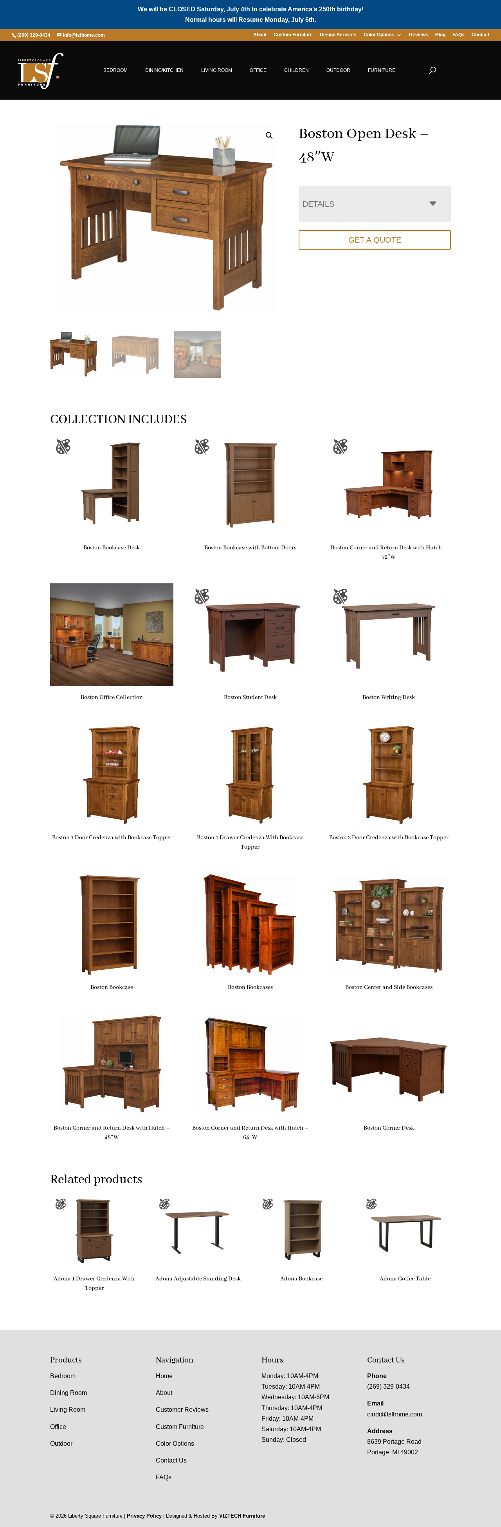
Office (258, 70)
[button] (269, 136)
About (260, 35)
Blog (440, 35)
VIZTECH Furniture (242, 1516)
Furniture (381, 70)
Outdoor (338, 70)
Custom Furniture (293, 35)
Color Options (379, 35)
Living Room (216, 70)
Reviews (418, 35)
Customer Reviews (182, 1409)
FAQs (458, 35)
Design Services (338, 35)
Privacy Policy (144, 1516)
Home (164, 1376)
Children (296, 70)
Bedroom (115, 70)
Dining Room (68, 1392)
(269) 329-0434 (388, 1386)
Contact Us (171, 1460)
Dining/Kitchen (164, 70)
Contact (480, 35)
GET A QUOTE (374, 240)
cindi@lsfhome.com (394, 1414)
